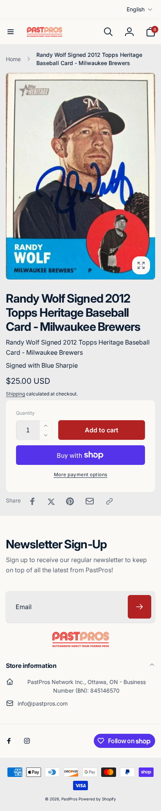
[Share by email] (90, 501)
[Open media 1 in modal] (80, 176)
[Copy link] (109, 501)
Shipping (15, 394)
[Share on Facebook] (32, 501)
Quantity (25, 412)
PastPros (69, 798)
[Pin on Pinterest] (70, 501)
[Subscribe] (139, 607)
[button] (10, 31)
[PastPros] (80, 645)
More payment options (80, 474)
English (136, 9)
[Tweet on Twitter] (51, 501)
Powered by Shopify (97, 798)
